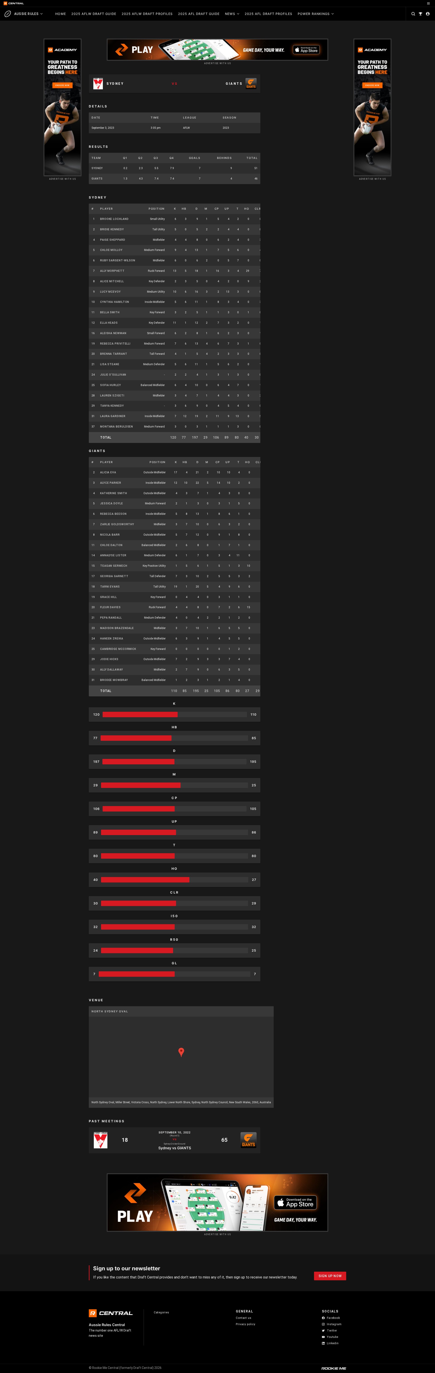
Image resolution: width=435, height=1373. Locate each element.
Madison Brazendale (117, 628)
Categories (161, 1312)
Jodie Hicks (109, 659)
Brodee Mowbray (114, 680)
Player (106, 208)
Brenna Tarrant (113, 353)
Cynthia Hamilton (114, 302)
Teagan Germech (113, 565)
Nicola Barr (110, 534)
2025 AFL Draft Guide (199, 14)
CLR (258, 208)
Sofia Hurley (110, 385)
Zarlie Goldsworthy (117, 524)
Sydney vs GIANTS (174, 1148)
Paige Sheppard (112, 239)
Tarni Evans (110, 586)
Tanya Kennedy (112, 405)
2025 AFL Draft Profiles (268, 14)
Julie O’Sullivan (113, 374)
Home (60, 14)
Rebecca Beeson (113, 513)
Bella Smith (110, 312)
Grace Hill (108, 597)
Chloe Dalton (111, 545)
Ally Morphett (112, 270)
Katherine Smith (113, 493)
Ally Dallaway (111, 669)
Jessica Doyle (111, 503)
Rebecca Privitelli (115, 343)
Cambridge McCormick (118, 649)
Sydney (97, 168)
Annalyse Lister (113, 555)
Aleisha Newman (113, 333)
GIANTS (97, 178)
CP (217, 208)
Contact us (243, 1318)
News (230, 14)
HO (246, 208)
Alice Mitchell (112, 281)
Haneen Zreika (111, 638)
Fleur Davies (110, 607)
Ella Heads (109, 322)
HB (184, 208)
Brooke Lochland (114, 219)
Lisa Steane (109, 364)
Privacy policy (245, 1324)
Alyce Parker (110, 482)
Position (157, 208)
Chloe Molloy (111, 250)
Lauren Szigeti (112, 395)
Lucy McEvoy (110, 291)
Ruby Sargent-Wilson (117, 260)
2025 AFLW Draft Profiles (147, 14)
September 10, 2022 (175, 1132)
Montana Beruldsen (116, 426)
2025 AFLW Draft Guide (93, 14)
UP (227, 208)
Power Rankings (314, 14)
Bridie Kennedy (112, 229)
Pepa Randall (111, 617)
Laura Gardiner (113, 416)
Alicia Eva (108, 472)
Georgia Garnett (114, 576)
